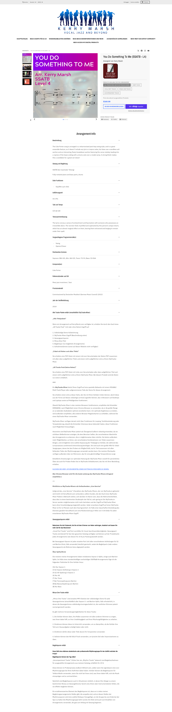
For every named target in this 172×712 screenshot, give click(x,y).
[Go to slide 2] (64, 119)
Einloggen (126, 2)
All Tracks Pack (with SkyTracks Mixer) (116, 85)
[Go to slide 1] (63, 119)
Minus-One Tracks (125, 89)
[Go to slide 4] (67, 119)
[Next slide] (96, 119)
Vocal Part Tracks (110, 89)
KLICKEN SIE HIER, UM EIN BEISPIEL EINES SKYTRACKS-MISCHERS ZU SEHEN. (81, 469)
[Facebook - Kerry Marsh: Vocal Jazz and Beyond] (141, 50)
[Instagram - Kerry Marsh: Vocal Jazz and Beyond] (145, 50)
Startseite (25, 50)
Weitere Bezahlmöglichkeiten (136, 110)
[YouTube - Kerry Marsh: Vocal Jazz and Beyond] (148, 50)
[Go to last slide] (34, 119)
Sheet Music (136, 85)
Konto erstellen (135, 2)
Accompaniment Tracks (111, 93)
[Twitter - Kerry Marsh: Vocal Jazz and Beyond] (138, 50)
